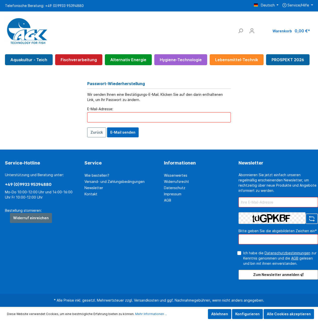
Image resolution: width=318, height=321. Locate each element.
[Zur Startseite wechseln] (27, 29)
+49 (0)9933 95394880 (28, 184)
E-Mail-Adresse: (100, 109)
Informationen (180, 162)
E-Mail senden (122, 132)
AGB (167, 200)
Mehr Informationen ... (151, 314)
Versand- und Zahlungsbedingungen (114, 181)
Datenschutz (174, 188)
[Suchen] (240, 31)
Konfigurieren (247, 314)
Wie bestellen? (96, 175)
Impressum (172, 194)
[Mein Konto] (252, 31)
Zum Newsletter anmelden (276, 274)
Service (93, 162)
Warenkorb (291, 30)
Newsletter (93, 188)
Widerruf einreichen (31, 218)
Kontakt (90, 194)
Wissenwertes (175, 175)
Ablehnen (219, 314)
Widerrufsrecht (176, 181)
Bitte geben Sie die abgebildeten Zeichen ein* (277, 231)
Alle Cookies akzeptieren (289, 314)
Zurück (96, 132)
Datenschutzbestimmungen (287, 253)
